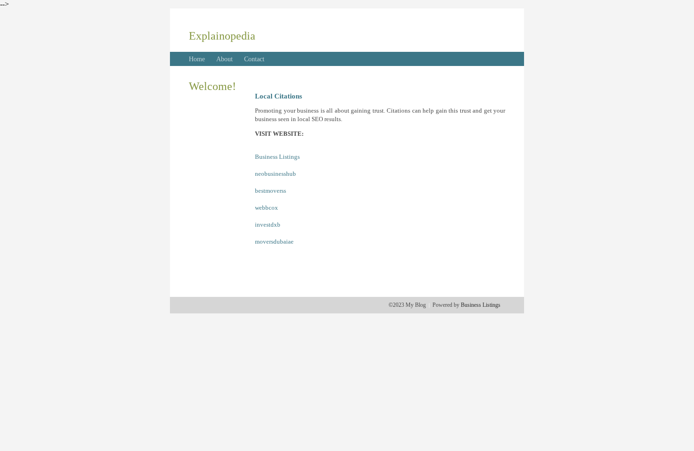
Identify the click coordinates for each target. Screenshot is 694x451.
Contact (254, 59)
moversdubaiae (274, 241)
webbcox (266, 207)
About (224, 59)
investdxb (267, 224)
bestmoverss (270, 190)
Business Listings (277, 156)
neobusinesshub (275, 173)
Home (197, 59)
